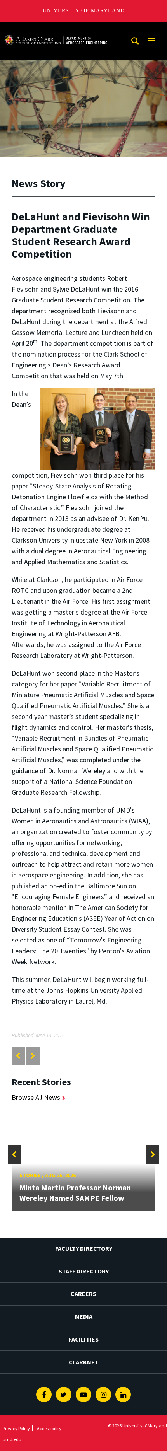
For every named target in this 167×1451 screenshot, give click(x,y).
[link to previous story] (18, 1056)
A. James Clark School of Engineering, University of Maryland (55, 28)
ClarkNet (84, 1362)
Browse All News (36, 1097)
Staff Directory (84, 1271)
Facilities (84, 1339)
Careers (83, 1293)
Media (83, 1316)
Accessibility (49, 1428)
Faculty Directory (83, 1248)
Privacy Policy (16, 1428)
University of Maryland (84, 11)
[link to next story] (32, 1056)
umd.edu (12, 1439)
